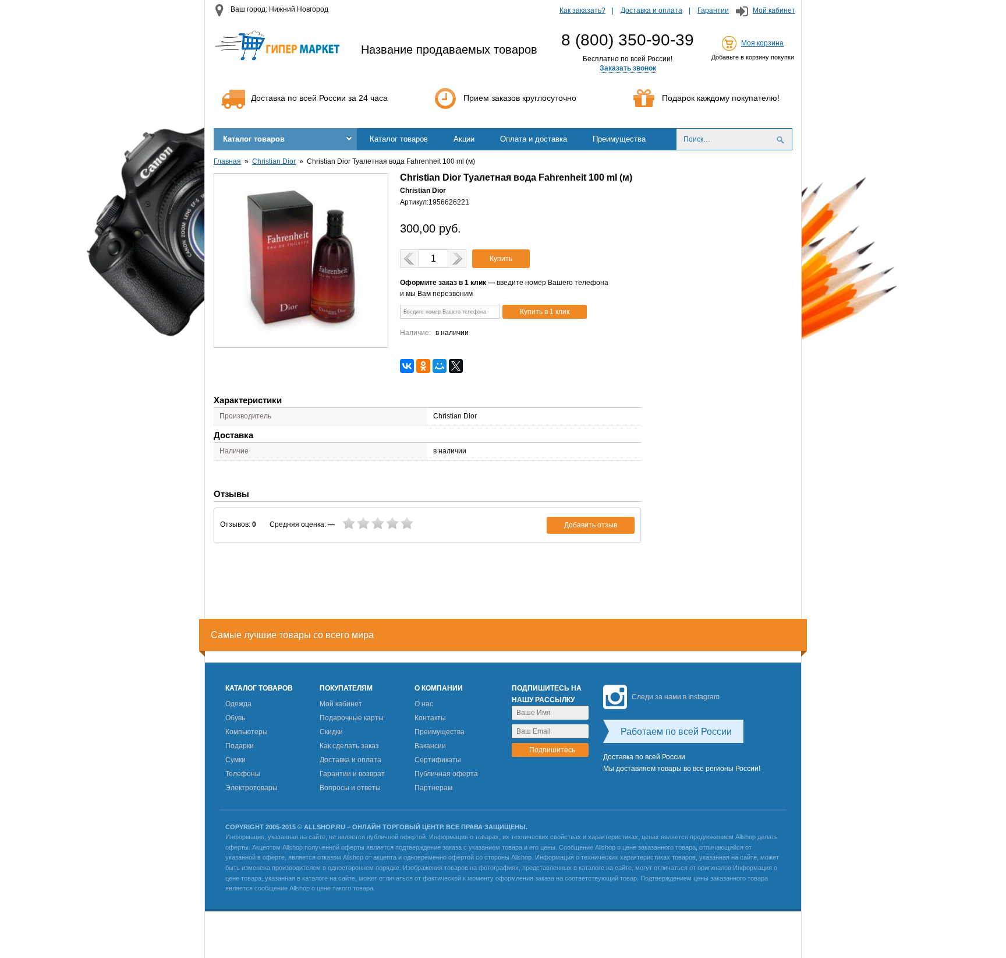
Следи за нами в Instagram (676, 697)
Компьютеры (246, 732)
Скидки (331, 732)
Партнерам (433, 788)
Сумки (235, 760)
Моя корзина (762, 43)
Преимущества (619, 139)
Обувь (235, 718)
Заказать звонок (628, 68)
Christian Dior (274, 161)
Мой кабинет (774, 10)
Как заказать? (582, 10)
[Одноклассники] (423, 366)
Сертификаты (438, 760)
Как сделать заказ (349, 746)
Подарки (239, 746)
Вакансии (430, 746)
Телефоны (242, 774)
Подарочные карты (352, 718)
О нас (424, 704)
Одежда (238, 704)
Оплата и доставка (533, 139)
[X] (456, 366)
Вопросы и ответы (350, 788)
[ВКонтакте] (407, 366)
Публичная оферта (446, 774)
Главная (227, 161)
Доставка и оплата (651, 10)
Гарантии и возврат (352, 774)
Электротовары (251, 788)
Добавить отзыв (590, 525)
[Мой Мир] (440, 366)
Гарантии (713, 10)
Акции (464, 139)
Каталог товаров (254, 139)
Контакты (430, 718)
